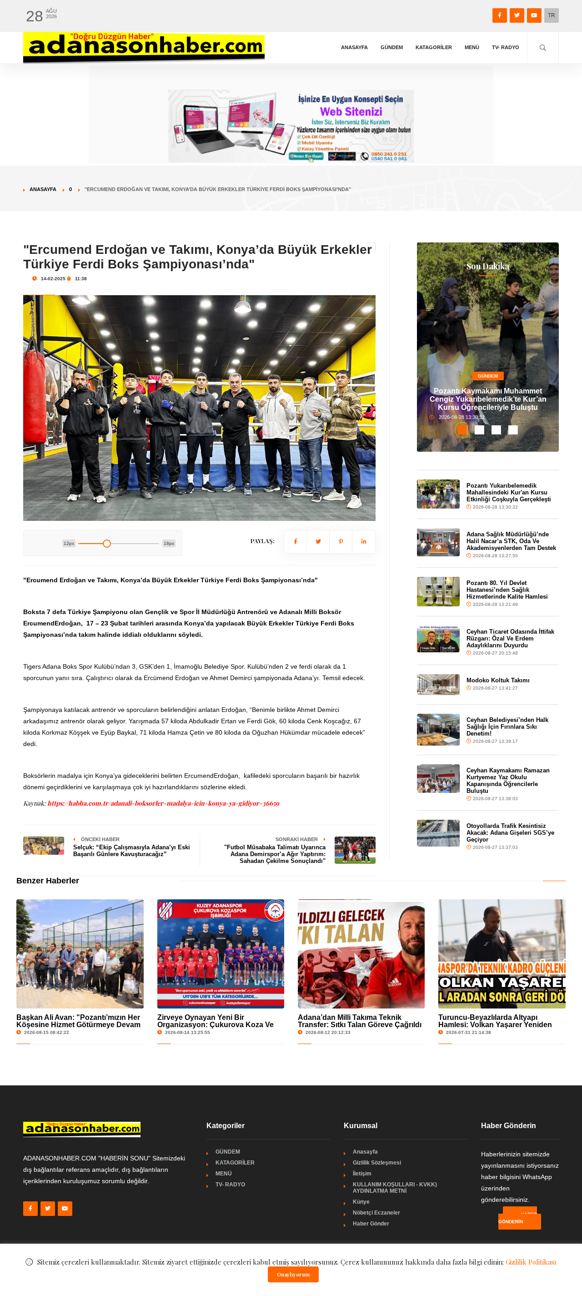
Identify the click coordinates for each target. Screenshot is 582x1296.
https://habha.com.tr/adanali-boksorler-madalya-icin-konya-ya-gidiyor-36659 (163, 803)
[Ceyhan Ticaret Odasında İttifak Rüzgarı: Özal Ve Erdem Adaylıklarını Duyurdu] (438, 638)
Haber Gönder (371, 1223)
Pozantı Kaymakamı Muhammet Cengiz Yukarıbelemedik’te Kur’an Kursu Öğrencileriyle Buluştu (488, 399)
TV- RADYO (505, 47)
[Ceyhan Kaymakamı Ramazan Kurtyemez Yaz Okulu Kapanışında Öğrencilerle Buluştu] (438, 778)
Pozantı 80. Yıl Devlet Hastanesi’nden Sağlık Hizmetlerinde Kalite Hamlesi (507, 590)
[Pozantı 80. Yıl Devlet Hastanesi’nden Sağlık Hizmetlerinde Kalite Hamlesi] (438, 591)
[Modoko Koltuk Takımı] (438, 685)
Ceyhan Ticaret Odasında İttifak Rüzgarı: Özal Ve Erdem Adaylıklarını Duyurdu (510, 638)
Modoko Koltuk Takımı (498, 680)
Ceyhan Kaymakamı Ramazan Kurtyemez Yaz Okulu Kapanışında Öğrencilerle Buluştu (508, 780)
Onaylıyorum (293, 1274)
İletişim (362, 1173)
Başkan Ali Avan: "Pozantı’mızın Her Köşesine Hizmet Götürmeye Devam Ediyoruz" (78, 1025)
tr (551, 15)
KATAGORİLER (434, 47)
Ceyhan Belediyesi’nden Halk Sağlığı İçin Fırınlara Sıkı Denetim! (507, 726)
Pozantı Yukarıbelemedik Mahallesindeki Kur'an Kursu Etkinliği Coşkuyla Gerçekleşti (509, 492)
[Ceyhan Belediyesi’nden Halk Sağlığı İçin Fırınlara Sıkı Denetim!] (438, 730)
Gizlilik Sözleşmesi (377, 1163)
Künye (361, 1202)
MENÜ (472, 47)
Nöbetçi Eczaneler (376, 1213)
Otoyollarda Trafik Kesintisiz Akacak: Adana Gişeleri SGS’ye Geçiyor (510, 832)
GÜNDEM (392, 47)
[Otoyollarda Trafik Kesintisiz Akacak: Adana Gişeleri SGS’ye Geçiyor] (438, 833)
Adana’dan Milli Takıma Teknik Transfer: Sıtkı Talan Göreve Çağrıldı (359, 1021)
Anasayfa (354, 47)
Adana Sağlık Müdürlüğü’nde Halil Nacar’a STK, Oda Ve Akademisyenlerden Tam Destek (511, 541)
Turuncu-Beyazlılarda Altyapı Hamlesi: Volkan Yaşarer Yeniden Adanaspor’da (495, 1025)
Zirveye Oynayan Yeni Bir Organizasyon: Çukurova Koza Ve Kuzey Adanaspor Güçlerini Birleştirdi (215, 1028)
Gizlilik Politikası (531, 1261)
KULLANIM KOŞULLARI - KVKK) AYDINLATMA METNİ (395, 1187)
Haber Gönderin (517, 1218)
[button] (462, 429)
